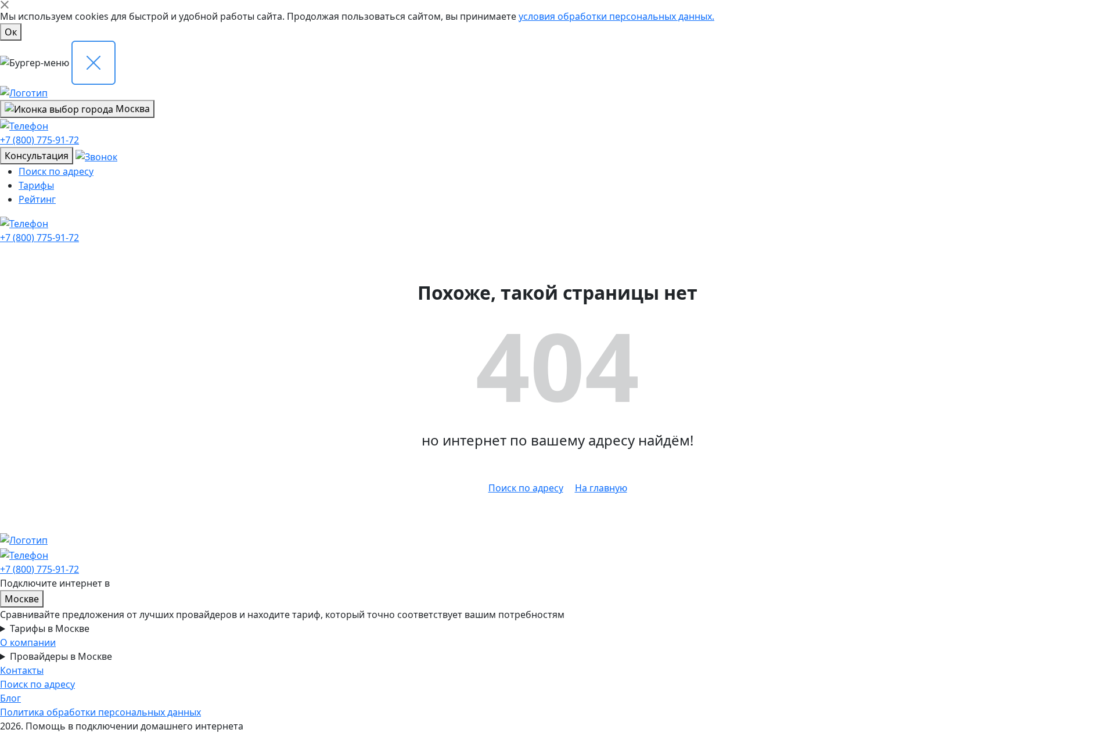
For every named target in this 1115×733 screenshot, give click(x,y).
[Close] (4, 4)
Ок (11, 32)
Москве (22, 598)
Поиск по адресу (56, 171)
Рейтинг (37, 199)
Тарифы (36, 185)
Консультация (37, 155)
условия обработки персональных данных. (616, 16)
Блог (10, 698)
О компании (28, 642)
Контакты (22, 670)
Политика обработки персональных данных (100, 712)
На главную (601, 488)
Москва (131, 108)
